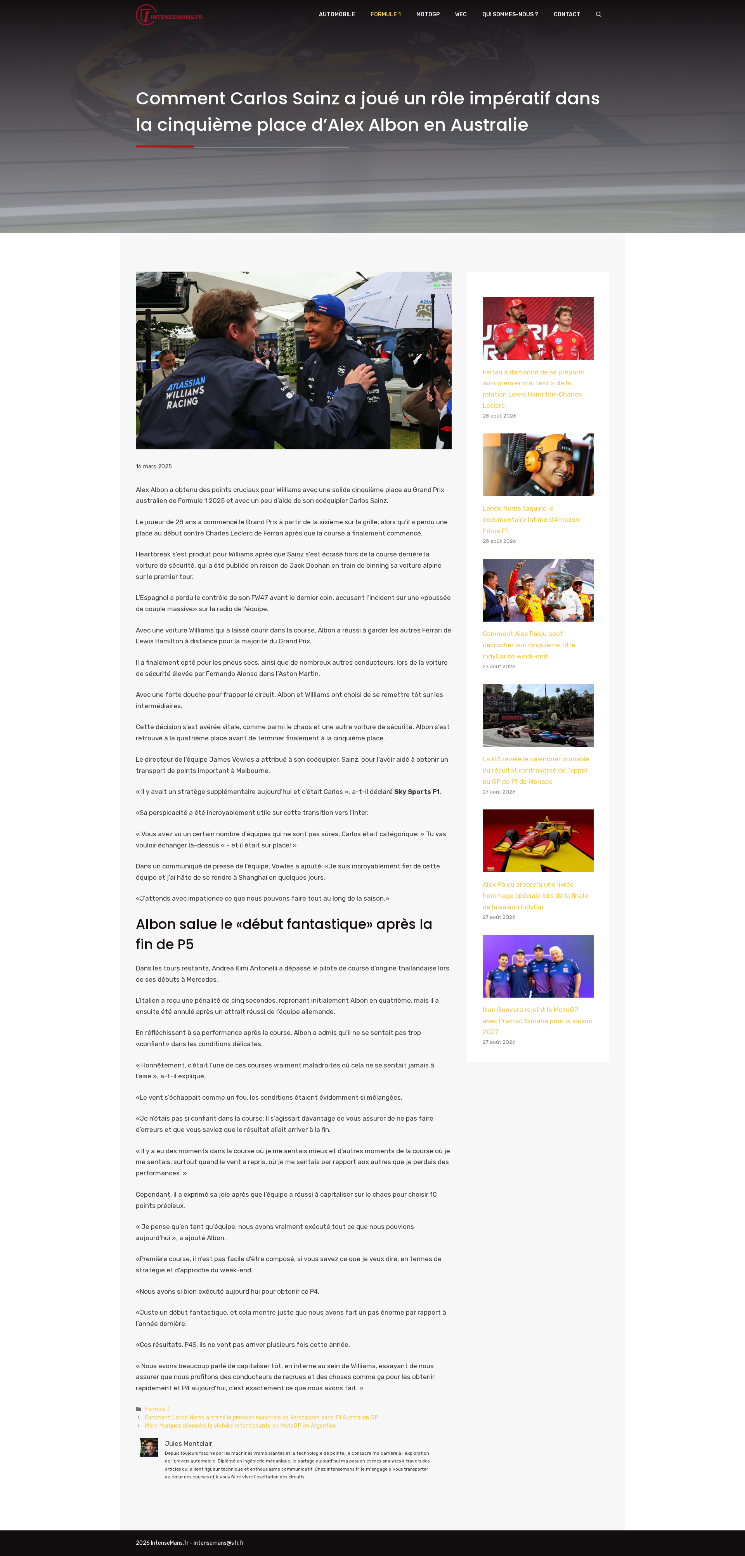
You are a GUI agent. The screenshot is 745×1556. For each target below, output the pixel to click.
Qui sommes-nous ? (510, 14)
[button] (598, 14)
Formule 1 (386, 14)
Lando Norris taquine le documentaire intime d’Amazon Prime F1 (531, 519)
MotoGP (428, 14)
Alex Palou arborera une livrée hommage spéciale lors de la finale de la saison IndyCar (535, 895)
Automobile (337, 14)
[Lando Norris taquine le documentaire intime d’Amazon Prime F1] (538, 490)
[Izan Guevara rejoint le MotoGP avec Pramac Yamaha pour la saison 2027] (538, 992)
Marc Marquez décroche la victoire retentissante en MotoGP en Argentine (240, 1425)
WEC (461, 14)
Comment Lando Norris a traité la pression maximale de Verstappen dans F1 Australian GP (261, 1417)
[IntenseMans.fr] (170, 14)
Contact (567, 14)
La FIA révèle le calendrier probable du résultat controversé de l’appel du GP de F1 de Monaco (536, 770)
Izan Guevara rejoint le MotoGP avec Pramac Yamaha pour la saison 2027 (538, 1021)
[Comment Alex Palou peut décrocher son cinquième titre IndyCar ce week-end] (538, 616)
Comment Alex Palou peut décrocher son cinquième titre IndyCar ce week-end (529, 645)
